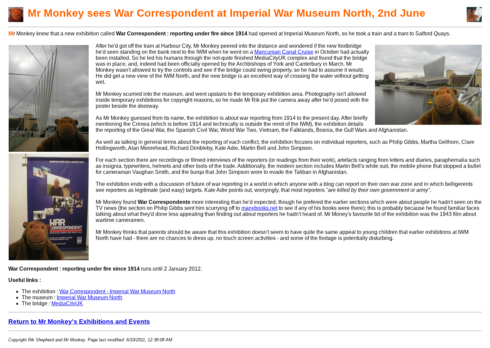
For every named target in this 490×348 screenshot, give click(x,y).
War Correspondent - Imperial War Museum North (117, 291)
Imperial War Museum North (89, 297)
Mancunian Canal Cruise (283, 52)
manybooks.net (259, 208)
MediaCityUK (67, 303)
